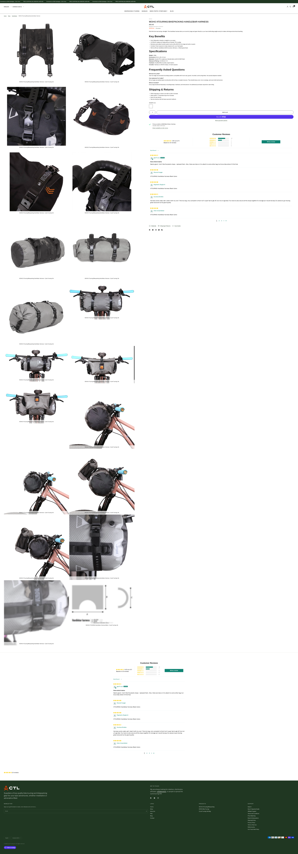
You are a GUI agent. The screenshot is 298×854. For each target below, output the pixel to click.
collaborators (161, 791)
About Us (152, 811)
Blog (151, 815)
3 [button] (221, 220)
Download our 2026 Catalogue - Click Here (55, 1)
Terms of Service (252, 824)
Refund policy (251, 827)
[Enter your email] (146, 811)
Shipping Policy (252, 820)
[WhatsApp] (159, 230)
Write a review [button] (271, 141)
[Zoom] (65, 21)
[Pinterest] (156, 230)
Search (249, 806)
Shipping (151, 26)
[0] (293, 6)
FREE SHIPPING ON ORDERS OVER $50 (32, 1)
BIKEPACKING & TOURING (131, 11)
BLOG (172, 11)
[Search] (290, 6)
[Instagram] (159, 798)
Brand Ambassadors (253, 818)
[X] (153, 230)
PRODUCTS (202, 803)
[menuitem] (132, 11)
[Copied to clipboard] (162, 230)
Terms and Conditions (253, 813)
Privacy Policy (251, 822)
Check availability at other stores (160, 128)
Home (5, 15)
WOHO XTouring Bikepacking (206, 806)
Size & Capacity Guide (253, 809)
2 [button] (219, 220)
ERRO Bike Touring (204, 809)
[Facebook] (150, 230)
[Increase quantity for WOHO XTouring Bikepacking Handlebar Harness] (154, 112)
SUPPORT (251, 803)
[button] (213, 138)
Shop (9, 15)
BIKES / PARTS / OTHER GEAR (158, 11)
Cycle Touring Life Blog (205, 811)
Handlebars (14, 15)
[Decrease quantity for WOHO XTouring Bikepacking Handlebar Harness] (150, 112)
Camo (151, 106)
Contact (152, 818)
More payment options (221, 120)
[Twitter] (155, 798)
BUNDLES (144, 11)
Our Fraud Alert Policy (253, 829)
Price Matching (251, 815)
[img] (154, 155)
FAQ (151, 813)
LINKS (152, 803)
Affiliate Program (252, 811)
